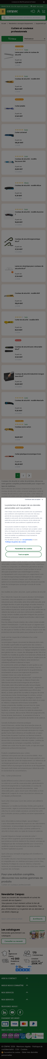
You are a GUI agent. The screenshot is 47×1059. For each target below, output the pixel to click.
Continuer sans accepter (32, 499)
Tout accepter (23, 554)
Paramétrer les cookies (23, 548)
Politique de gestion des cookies (15, 542)
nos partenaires (27, 540)
